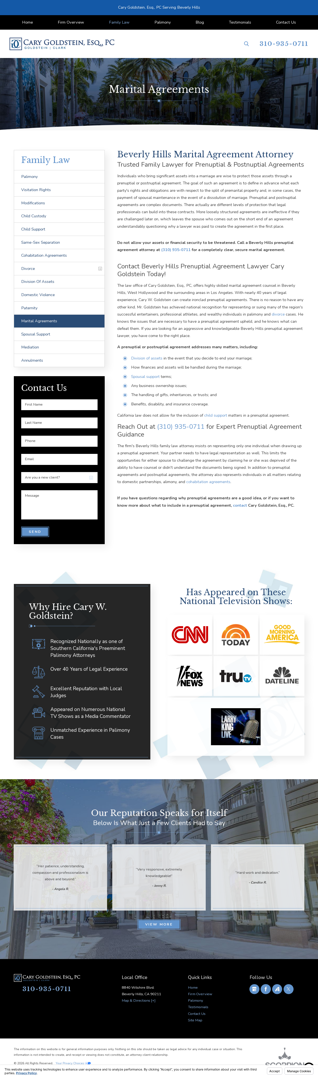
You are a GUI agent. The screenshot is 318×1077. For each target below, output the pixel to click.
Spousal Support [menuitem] (35, 334)
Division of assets (146, 358)
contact (240, 505)
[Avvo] (277, 989)
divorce (278, 314)
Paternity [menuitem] (29, 308)
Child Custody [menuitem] (33, 216)
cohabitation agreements (208, 482)
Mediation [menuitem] (30, 347)
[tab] (100, 268)
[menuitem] (27, 22)
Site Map (195, 1020)
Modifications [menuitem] (33, 203)
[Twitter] (289, 989)
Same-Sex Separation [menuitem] (40, 242)
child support (215, 415)
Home (193, 987)
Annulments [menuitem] (32, 360)
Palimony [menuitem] (29, 176)
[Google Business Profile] (254, 989)
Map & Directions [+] (139, 1000)
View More (159, 924)
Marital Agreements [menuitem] (39, 321)
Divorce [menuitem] (28, 268)
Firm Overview (200, 994)
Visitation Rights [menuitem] (36, 190)
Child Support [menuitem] (33, 229)
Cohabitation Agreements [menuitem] (44, 255)
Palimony (195, 1000)
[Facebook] (266, 989)
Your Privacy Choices (70, 1063)
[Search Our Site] (246, 43)
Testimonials (198, 1006)
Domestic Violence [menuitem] (38, 295)
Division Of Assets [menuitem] (37, 281)
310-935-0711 (284, 44)
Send (35, 531)
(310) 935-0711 (176, 250)
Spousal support (146, 376)
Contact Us (197, 1013)
